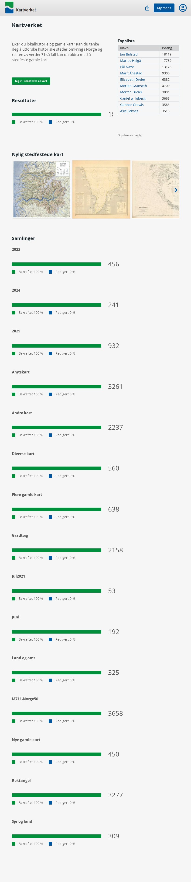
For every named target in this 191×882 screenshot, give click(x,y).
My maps (164, 8)
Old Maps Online (25, 8)
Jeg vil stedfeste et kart (31, 81)
